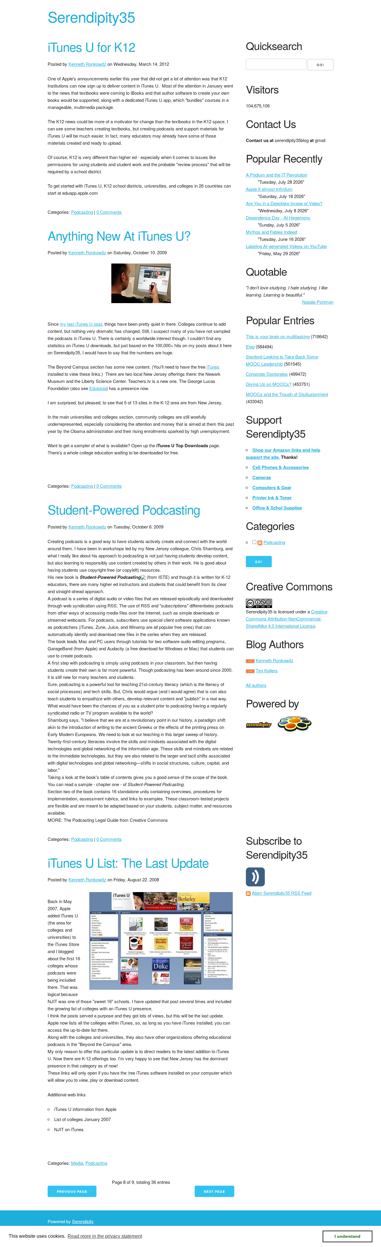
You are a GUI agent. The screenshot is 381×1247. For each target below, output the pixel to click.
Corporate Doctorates (267, 374)
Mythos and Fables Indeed (271, 232)
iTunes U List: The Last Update (128, 862)
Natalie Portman (317, 302)
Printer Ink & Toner (272, 497)
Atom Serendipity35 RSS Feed (281, 893)
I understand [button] (347, 1236)
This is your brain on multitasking (278, 336)
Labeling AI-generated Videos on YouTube (286, 246)
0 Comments (109, 212)
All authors (256, 685)
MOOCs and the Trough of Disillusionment (287, 394)
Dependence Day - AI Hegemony (278, 217)
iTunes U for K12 (91, 46)
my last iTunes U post (81, 324)
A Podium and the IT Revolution (276, 175)
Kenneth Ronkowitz (87, 64)
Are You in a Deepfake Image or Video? (284, 203)
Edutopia (97, 388)
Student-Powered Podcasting (124, 509)
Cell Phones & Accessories (280, 467)
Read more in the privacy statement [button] (105, 1236)
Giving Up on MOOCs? (268, 384)
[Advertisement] (313, 782)
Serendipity (83, 1221)
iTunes (213, 367)
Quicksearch (274, 46)
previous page (72, 1191)
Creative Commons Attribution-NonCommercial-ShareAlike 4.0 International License (286, 618)
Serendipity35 (91, 16)
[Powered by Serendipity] (261, 724)
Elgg (250, 346)
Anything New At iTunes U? (119, 235)
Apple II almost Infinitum (269, 189)
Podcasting (82, 212)
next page (214, 1191)
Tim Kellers (267, 670)
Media (77, 1163)
